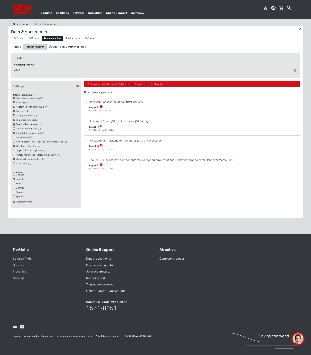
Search (17, 46)
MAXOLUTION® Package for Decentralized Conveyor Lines (125, 140)
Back (19, 57)
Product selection (35, 46)
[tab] (18, 38)
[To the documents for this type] (78, 146)
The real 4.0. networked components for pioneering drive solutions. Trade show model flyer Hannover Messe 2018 (162, 160)
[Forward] (101, 107)
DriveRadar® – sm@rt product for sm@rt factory (119, 121)
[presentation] (18, 38)
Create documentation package (69, 46)
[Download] (98, 107)
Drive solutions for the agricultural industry (116, 102)
